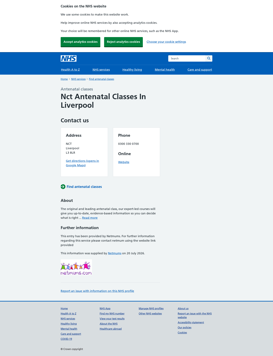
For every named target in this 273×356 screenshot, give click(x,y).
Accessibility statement (191, 322)
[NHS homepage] (68, 58)
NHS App (105, 308)
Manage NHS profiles (151, 308)
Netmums (114, 253)
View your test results (112, 318)
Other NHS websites (150, 313)
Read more (90, 218)
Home (64, 79)
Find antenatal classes (101, 79)
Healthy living (132, 69)
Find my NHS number (112, 313)
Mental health (165, 69)
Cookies (182, 332)
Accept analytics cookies (80, 42)
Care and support (200, 69)
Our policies (184, 327)
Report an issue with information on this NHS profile (97, 291)
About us (183, 308)
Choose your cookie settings (166, 42)
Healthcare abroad (111, 328)
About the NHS (109, 323)
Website (123, 162)
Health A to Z (70, 69)
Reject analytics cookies (123, 42)
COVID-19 (66, 338)
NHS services (101, 69)
